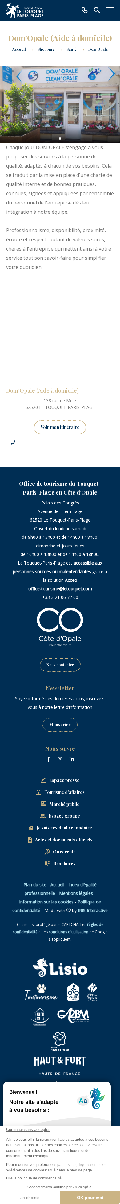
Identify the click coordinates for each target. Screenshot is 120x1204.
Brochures (64, 864)
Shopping (47, 49)
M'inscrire (60, 725)
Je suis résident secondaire (64, 828)
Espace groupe (64, 816)
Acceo (71, 580)
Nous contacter (60, 664)
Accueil (19, 49)
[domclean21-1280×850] (60, 104)
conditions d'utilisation (68, 931)
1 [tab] (60, 138)
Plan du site (34, 884)
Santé (72, 49)
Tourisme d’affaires (64, 792)
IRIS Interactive (93, 910)
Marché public (64, 804)
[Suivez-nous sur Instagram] (60, 759)
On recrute (64, 852)
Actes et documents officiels (63, 840)
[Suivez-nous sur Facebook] (48, 759)
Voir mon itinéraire (60, 427)
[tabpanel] (60, 104)
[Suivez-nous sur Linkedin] (71, 759)
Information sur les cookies (46, 902)
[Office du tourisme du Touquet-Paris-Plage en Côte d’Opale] (24, 10)
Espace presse (64, 780)
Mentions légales (76, 893)
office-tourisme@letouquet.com (60, 589)
